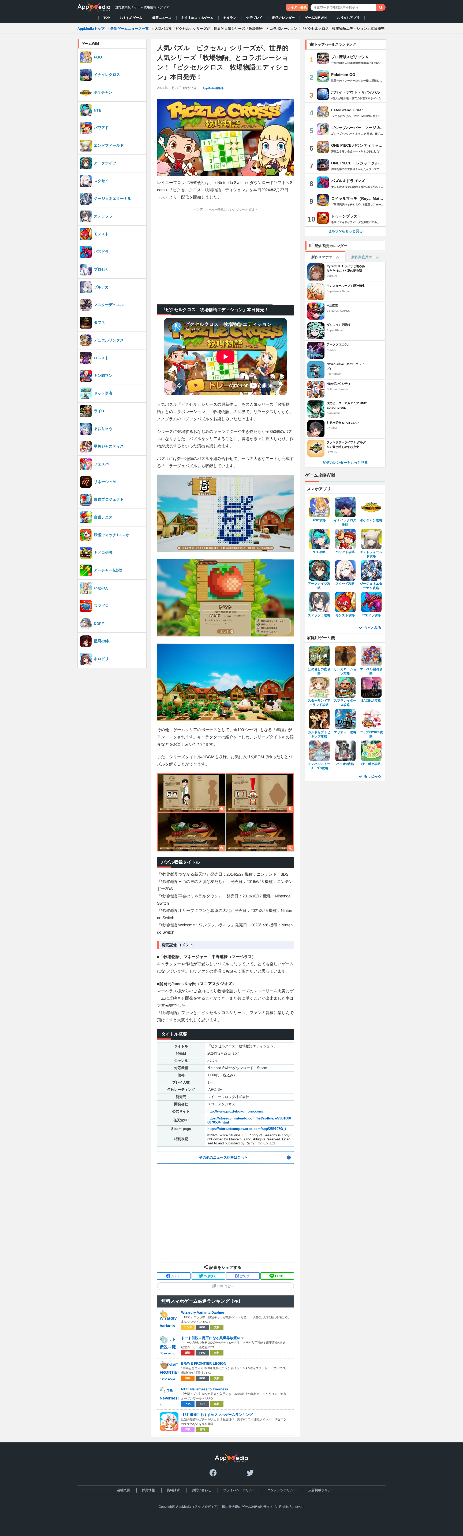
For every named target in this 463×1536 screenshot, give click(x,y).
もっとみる (372, 627)
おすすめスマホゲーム (197, 18)
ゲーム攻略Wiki (316, 18)
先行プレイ (254, 18)
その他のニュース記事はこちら (223, 1157)
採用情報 (148, 1490)
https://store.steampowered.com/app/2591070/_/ (246, 1129)
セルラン (229, 18)
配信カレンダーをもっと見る (345, 463)
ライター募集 (297, 7)
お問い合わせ (201, 1490)
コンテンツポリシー (281, 1490)
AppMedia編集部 (213, 88)
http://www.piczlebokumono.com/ (235, 1111)
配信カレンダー (283, 18)
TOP (106, 18)
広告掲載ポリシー (321, 1490)
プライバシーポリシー (239, 1490)
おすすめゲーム (131, 18)
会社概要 (123, 1490)
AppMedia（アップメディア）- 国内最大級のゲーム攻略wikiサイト (224, 1507)
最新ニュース (161, 18)
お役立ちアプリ (348, 18)
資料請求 (173, 1490)
